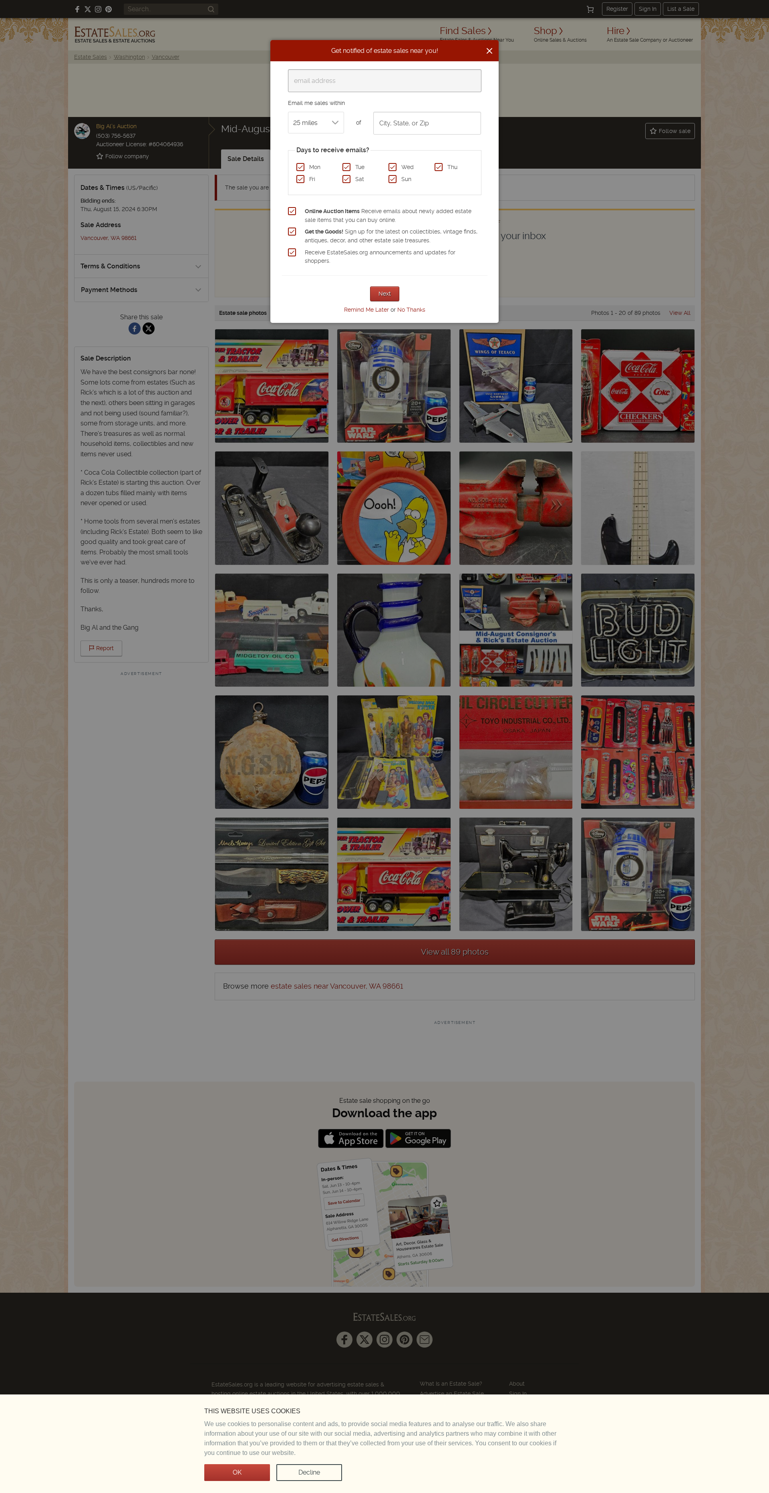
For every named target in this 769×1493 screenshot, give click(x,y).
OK (237, 1472)
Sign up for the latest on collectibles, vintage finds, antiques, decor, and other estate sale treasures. (391, 236)
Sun (406, 179)
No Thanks (411, 309)
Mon (314, 167)
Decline (309, 1472)
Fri (312, 179)
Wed (407, 167)
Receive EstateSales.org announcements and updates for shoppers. (380, 256)
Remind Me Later (366, 309)
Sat (359, 179)
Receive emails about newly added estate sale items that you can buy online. (388, 215)
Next (384, 293)
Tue (359, 167)
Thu (452, 167)
